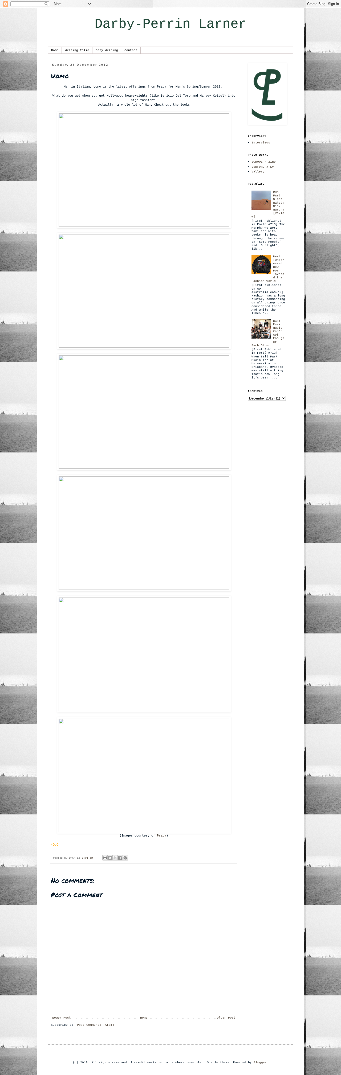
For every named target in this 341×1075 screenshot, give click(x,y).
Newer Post (61, 1017)
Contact (130, 50)
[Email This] (105, 857)
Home (55, 50)
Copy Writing (107, 50)
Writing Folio (77, 50)
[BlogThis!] (110, 857)
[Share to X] (115, 857)
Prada (161, 836)
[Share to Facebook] (120, 857)
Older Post (226, 1017)
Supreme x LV (262, 166)
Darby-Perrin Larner (170, 24)
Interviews (260, 142)
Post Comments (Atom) (95, 1025)
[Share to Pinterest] (125, 857)
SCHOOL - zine (263, 161)
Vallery (258, 171)
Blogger (260, 1062)
